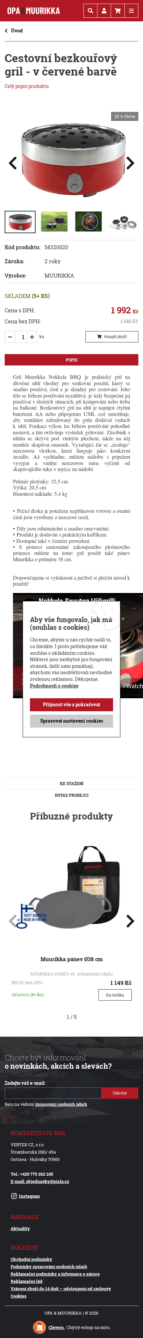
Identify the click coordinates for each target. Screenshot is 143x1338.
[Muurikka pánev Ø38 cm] (71, 939)
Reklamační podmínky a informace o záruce (55, 1274)
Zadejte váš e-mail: (25, 1083)
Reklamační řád (27, 1281)
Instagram (29, 1196)
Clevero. (57, 1327)
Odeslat (120, 1093)
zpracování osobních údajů (61, 1104)
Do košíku (115, 995)
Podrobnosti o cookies (54, 685)
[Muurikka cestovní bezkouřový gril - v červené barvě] (71, 199)
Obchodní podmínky (31, 1259)
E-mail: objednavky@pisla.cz (40, 1181)
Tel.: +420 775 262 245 (32, 1174)
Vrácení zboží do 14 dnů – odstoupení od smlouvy (61, 1289)
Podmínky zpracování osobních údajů (49, 1266)
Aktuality (20, 1228)
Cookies (19, 1296)
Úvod (17, 30)
